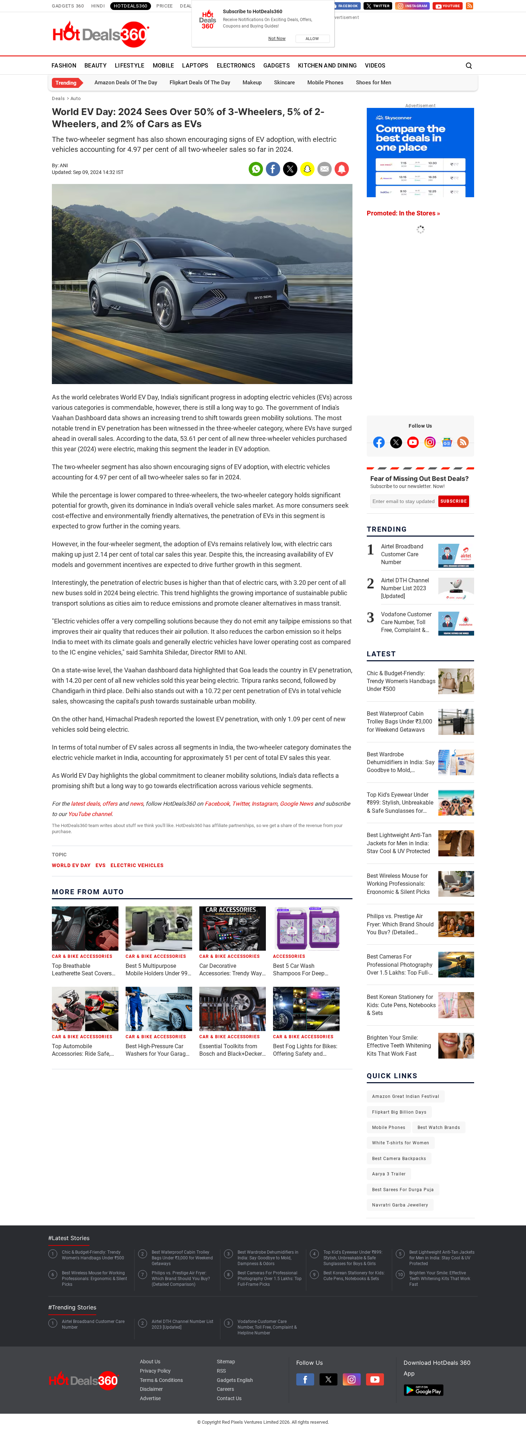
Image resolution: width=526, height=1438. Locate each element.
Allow (312, 38)
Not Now (277, 38)
